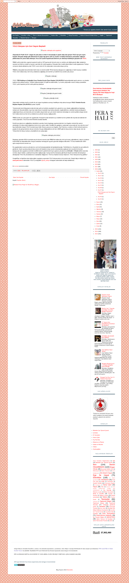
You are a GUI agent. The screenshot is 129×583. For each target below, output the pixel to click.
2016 (96, 169)
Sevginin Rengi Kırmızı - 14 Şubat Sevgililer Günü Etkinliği (108, 365)
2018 (96, 164)
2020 (96, 159)
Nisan (98, 219)
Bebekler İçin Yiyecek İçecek (101, 430)
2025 (96, 150)
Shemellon (70, 570)
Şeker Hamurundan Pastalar (100, 520)
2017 (96, 166)
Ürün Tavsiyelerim (108, 513)
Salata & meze (104, 495)
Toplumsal (109, 35)
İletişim (34, 37)
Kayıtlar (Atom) (21, 180)
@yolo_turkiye (45, 160)
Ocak (98, 226)
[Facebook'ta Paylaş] (38, 171)
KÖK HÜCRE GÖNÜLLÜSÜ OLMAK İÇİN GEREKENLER (104, 488)
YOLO (84, 58)
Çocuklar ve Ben (25, 35)
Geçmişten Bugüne (110, 483)
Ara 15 (100, 185)
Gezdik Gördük (97, 483)
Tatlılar (95, 446)
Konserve (108, 486)
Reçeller (95, 495)
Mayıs (98, 216)
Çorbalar (95, 432)
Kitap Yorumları (73, 35)
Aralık (98, 171)
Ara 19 (100, 182)
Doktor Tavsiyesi (105, 470)
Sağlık (101, 35)
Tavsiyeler (105, 499)
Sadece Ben (54, 35)
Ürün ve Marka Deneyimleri (41, 35)
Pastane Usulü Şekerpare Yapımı (107, 295)
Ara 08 (100, 187)
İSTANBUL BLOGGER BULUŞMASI (108, 336)
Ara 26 (100, 178)
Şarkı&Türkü (111, 517)
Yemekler (15, 37)
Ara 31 (100, 173)
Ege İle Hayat (101, 475)
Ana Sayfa (16, 35)
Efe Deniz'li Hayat (106, 473)
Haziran (98, 214)
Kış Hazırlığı (96, 439)
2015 (96, 229)
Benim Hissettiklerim (104, 465)
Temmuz (99, 211)
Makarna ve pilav (97, 492)
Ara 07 (100, 190)
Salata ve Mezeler (98, 444)
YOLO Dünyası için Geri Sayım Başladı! (29, 46)
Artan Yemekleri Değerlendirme (101, 461)
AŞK (114, 461)
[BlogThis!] (34, 171)
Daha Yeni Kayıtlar (18, 177)
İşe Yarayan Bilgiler (98, 517)
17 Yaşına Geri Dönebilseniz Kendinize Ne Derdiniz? (108, 323)
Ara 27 (100, 175)
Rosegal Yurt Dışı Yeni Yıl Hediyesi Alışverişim (107, 378)
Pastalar (110, 493)
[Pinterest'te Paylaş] (39, 171)
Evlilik (102, 481)
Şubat (98, 223)
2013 (96, 233)
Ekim (98, 204)
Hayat (95, 487)
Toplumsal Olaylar (98, 503)
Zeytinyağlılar (96, 449)
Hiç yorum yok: (26, 170)
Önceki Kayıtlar (84, 177)
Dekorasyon (96, 470)
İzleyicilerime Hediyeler (104, 515)
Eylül (97, 206)
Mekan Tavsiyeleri (108, 492)
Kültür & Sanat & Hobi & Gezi (88, 35)
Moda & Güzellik (98, 493)
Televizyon (95, 501)
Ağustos (98, 209)
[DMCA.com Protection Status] (19, 565)
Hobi (102, 486)
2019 (96, 162)
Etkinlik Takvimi (25, 37)
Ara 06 (100, 196)
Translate (106, 53)
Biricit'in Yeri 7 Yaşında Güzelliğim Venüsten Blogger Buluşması (108, 310)
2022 (96, 154)
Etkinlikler (63, 35)
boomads (16, 166)
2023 (96, 152)
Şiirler (110, 520)
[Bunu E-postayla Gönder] (33, 171)
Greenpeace (97, 484)
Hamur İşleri (96, 437)
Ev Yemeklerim (104, 479)
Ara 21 (100, 180)
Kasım (98, 202)
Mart (97, 221)
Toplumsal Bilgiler (106, 501)
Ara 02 (100, 199)
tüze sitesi (102, 508)
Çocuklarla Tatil (109, 511)
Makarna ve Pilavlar (98, 442)
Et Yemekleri (96, 435)
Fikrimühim (110, 481)
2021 (96, 157)
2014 (96, 231)
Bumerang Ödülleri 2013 (107, 469)
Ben (94, 464)
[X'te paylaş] (36, 171)
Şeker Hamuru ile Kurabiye (105, 519)
